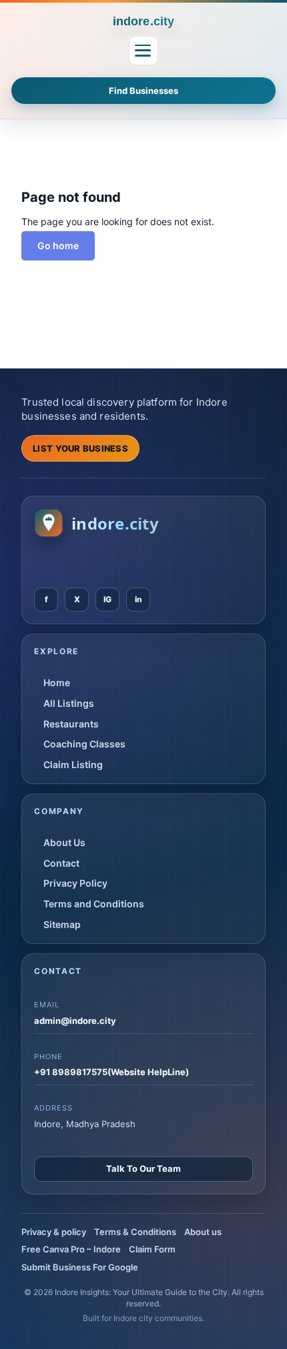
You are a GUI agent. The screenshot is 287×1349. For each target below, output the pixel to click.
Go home (58, 245)
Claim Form (152, 1249)
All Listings (68, 703)
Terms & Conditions (135, 1231)
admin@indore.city (75, 1020)
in (138, 599)
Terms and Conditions (93, 903)
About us (203, 1231)
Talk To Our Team (143, 1168)
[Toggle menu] (143, 50)
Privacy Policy (75, 883)
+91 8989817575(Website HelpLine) (111, 1072)
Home (56, 682)
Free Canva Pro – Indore (71, 1249)
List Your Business (80, 448)
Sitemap (62, 924)
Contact (61, 863)
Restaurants (71, 723)
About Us (64, 842)
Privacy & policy (53, 1231)
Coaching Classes (84, 743)
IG (107, 599)
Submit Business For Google (79, 1267)
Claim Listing (73, 764)
